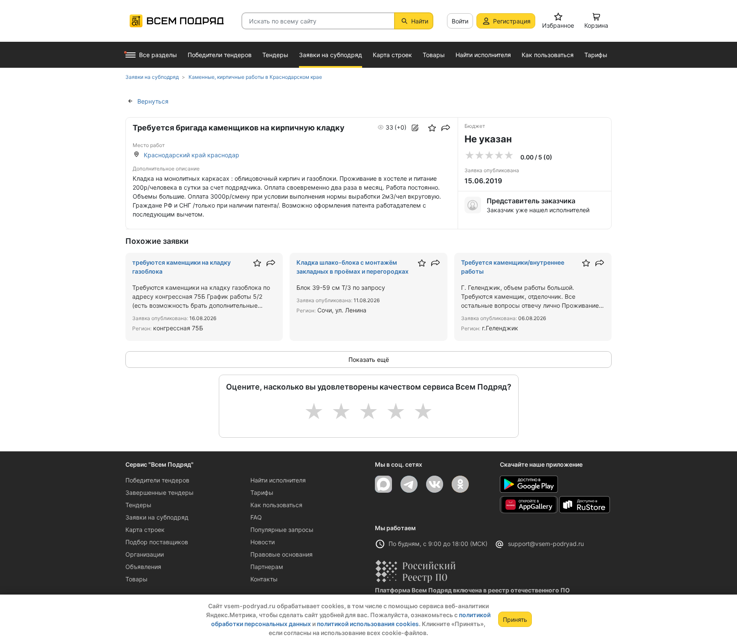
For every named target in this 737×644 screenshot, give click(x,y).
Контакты (264, 579)
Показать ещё (368, 359)
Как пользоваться (276, 504)
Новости (262, 542)
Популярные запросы (281, 529)
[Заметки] (415, 128)
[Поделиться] (446, 128)
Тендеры (138, 504)
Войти (460, 21)
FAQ (256, 517)
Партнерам (266, 566)
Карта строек (145, 529)
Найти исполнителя (278, 480)
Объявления (143, 566)
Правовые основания (281, 554)
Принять (515, 619)
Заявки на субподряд (157, 517)
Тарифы (261, 492)
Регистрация (512, 21)
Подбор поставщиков (156, 542)
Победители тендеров (157, 480)
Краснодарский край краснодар (191, 155)
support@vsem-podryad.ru (546, 543)
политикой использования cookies (368, 623)
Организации (144, 554)
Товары (136, 579)
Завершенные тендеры (159, 492)
